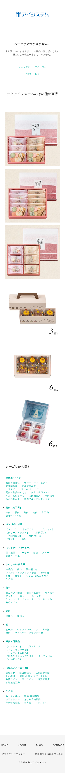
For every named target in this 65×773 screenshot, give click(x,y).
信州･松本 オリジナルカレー (35, 676)
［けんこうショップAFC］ (20, 656)
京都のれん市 (13, 499)
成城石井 (10, 673)
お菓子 (18, 576)
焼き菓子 (49, 592)
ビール (9, 629)
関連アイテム (13, 556)
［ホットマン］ (14, 646)
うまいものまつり (15, 495)
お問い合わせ (32, 74)
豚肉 (17, 512)
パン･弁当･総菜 (14, 524)
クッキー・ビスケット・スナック (23, 596)
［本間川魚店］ (14, 536)
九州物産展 (35, 495)
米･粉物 (45, 572)
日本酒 (46, 629)
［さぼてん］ (29, 529)
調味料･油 (31, 569)
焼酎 (8, 633)
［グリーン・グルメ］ (17, 532)
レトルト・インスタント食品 (21, 572)
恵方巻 (27, 702)
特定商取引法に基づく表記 (49, 754)
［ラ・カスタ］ (35, 646)
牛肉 (8, 512)
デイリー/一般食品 (15, 564)
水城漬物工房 (13, 682)
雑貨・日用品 (13, 641)
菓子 (8, 587)
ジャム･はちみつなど (37, 576)
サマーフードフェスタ (36, 483)
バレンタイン (43, 702)
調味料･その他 (13, 515)
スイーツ (47, 552)
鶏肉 (26, 512)
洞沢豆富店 (44, 679)
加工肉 (45, 512)
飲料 (19, 569)
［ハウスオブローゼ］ (17, 649)
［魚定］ (24, 539)
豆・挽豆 (10, 552)
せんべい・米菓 (14, 592)
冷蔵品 (9, 569)
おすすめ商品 (13, 696)
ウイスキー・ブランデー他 (29, 633)
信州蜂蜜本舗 (43, 673)
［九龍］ (10, 539)
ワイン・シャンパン (27, 629)
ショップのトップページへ (32, 67)
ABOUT (22, 745)
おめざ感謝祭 (13, 483)
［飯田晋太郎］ (42, 532)
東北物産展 (12, 486)
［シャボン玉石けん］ (17, 653)
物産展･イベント (14, 478)
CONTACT (58, 745)
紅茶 (35, 552)
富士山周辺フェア (40, 492)
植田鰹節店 (25, 673)
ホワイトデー (13, 699)
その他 (9, 579)
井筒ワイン (12, 679)
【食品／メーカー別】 (17, 668)
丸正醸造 (10, 676)
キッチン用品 (45, 656)
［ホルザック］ (14, 659)
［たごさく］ (47, 529)
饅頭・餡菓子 (34, 592)
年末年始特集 (13, 702)
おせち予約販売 (32, 699)
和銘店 (20, 616)
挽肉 (35, 512)
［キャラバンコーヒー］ (19, 547)
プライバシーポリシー (13, 754)
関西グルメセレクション (37, 499)
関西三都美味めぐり (16, 492)
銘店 (8, 611)
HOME (4, 745)
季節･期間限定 (32, 696)
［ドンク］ (12, 529)
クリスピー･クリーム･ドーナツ (22, 489)
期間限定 (49, 495)
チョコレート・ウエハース (20, 599)
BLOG (39, 745)
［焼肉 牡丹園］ (35, 536)
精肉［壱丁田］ (14, 507)
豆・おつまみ (45, 599)
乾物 (8, 576)
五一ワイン (28, 679)
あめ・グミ (12, 602)
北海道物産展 (29, 486)
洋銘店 (9, 616)
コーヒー (24, 552)
